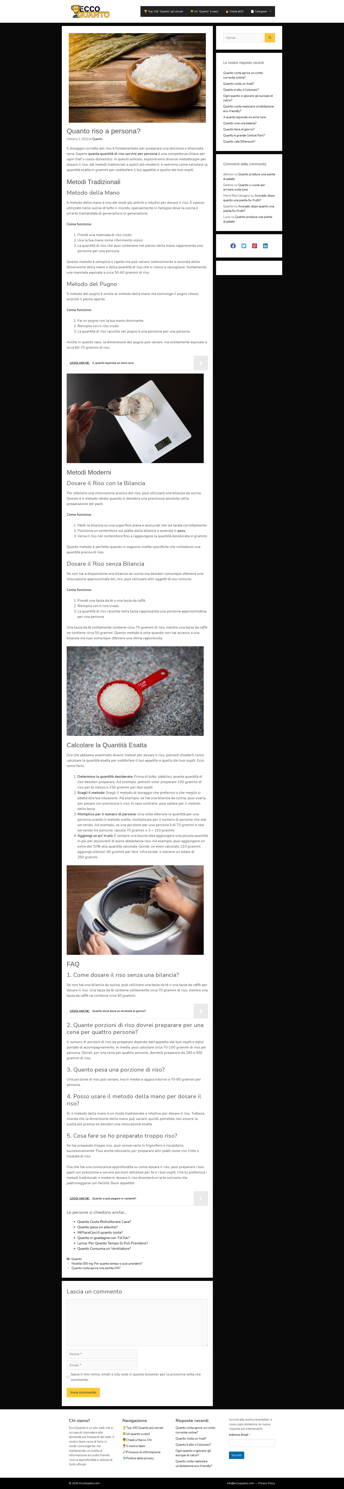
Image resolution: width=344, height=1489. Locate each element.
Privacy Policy (266, 1483)
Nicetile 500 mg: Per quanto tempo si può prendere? (106, 1264)
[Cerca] (270, 37)
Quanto (76, 1259)
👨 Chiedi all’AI (234, 11)
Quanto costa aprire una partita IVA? (96, 1268)
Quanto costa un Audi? (238, 84)
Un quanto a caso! (138, 1434)
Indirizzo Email (239, 1435)
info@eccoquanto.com (240, 1483)
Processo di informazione (143, 1452)
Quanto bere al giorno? (239, 129)
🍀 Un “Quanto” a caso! (204, 11)
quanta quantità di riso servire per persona (122, 153)
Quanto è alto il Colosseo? (241, 90)
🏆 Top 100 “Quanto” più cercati (163, 11)
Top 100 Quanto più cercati (144, 1428)
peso (181, 530)
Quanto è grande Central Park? (244, 135)
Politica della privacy (140, 1458)
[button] (233, 245)
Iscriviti (237, 1455)
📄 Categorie (259, 11)
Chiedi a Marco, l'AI (139, 1440)
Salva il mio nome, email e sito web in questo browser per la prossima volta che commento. (136, 1377)
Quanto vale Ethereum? (239, 141)
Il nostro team (135, 1446)
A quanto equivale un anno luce (244, 117)
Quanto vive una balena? (240, 123)
